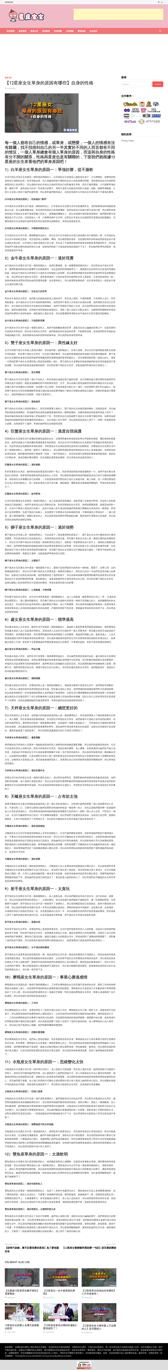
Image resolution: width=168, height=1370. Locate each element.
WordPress (59, 1356)
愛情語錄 (81, 31)
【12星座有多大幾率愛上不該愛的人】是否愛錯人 (99, 1327)
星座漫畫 (58, 31)
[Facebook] (159, 2)
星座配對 (46, 31)
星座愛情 (22, 31)
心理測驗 (70, 31)
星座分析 (34, 31)
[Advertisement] (118, 14)
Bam (69, 1356)
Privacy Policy (127, 140)
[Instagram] (161, 2)
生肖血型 (93, 31)
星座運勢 (11, 31)
